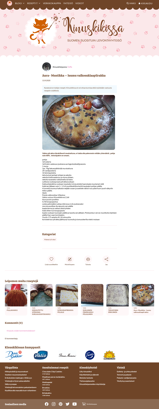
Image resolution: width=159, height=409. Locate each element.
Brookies (46, 387)
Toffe (69, 67)
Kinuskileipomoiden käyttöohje (92, 384)
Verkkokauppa (52, 3)
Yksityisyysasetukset (125, 381)
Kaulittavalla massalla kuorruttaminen (20, 390)
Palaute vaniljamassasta (126, 378)
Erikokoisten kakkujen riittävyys (18, 378)
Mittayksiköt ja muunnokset (16, 371)
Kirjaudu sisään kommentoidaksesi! (21, 331)
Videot (79, 3)
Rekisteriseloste (86, 378)
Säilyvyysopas (11, 384)
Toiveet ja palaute (124, 375)
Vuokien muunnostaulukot (16, 375)
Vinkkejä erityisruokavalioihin (17, 381)
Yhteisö (68, 3)
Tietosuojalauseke (87, 381)
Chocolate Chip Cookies (52, 371)
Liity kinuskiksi (86, 371)
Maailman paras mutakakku (53, 377)
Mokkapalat (47, 382)
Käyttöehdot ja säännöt (89, 375)
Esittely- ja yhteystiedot (127, 371)
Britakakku (46, 393)
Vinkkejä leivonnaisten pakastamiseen (20, 387)
